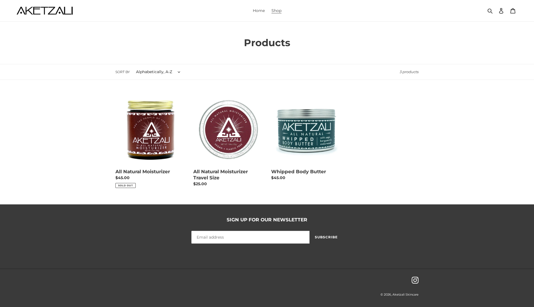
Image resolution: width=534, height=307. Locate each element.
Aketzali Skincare (405, 294)
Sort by (122, 72)
